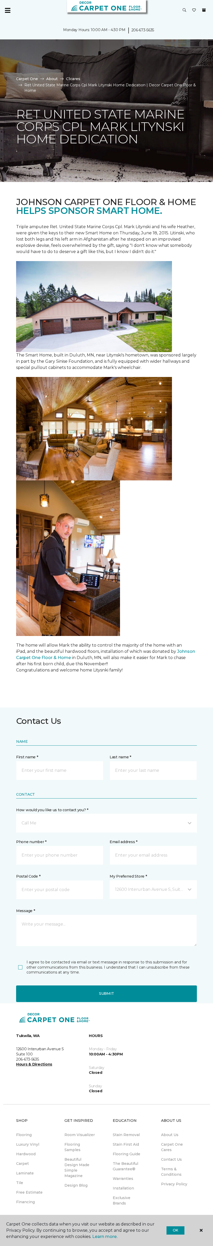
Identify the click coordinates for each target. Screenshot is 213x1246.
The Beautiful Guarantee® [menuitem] (125, 1166)
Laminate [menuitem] (25, 1173)
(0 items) (204, 10)
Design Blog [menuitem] (76, 1185)
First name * (27, 757)
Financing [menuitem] (25, 1202)
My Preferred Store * (128, 876)
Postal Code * (28, 876)
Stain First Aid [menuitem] (126, 1144)
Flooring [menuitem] (24, 1134)
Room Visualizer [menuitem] (79, 1134)
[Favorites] (194, 10)
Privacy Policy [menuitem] (174, 1184)
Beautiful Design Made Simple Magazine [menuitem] (76, 1167)
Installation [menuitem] (123, 1188)
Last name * (120, 757)
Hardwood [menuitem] (26, 1154)
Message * (25, 911)
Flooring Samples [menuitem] (72, 1147)
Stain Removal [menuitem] (126, 1134)
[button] (184, 10)
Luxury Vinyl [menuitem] (27, 1144)
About (52, 78)
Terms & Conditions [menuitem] (171, 1172)
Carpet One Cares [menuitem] (172, 1147)
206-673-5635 (142, 30)
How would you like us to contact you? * (52, 810)
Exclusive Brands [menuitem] (121, 1200)
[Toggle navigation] (7, 10)
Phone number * (31, 842)
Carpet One (27, 78)
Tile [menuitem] (19, 1182)
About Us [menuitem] (169, 1134)
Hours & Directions (34, 1064)
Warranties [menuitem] (123, 1178)
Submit (106, 993)
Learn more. (104, 1236)
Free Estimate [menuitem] (29, 1192)
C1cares (73, 78)
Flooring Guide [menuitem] (126, 1154)
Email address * (123, 842)
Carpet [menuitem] (22, 1163)
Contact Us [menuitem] (171, 1159)
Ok (175, 1230)
